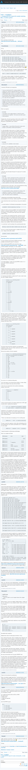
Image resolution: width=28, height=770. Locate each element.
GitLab (13, 2)
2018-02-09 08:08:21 (20, 84)
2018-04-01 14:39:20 (20, 567)
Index (2, 8)
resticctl (12, 749)
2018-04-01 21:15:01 (20, 672)
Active (20, 10)
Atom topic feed (24, 764)
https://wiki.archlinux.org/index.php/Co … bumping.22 (12, 741)
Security (17, 2)
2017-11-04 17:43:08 (20, 46)
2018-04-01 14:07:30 (20, 481)
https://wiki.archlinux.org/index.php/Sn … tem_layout (12, 683)
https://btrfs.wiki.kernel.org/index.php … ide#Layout (11, 41)
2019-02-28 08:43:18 (20, 687)
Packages (7, 2)
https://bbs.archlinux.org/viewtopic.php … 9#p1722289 (12, 245)
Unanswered (24, 10)
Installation (8, 14)
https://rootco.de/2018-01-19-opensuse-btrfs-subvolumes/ (12, 563)
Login (15, 8)
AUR (21, 2)
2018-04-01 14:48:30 (20, 580)
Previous (5, 20)
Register (11, 8)
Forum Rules (12, 746)
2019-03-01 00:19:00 (20, 736)
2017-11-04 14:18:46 (20, 22)
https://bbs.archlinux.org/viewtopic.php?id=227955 (11, 238)
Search (7, 8)
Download (25, 2)
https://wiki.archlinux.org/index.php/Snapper (10, 188)
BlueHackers (3, 749)
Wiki (10, 2)
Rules (5, 8)
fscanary (8, 749)
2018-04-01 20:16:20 (20, 591)
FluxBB (25, 765)
